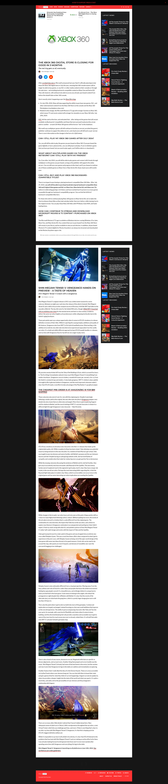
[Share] (40, 77)
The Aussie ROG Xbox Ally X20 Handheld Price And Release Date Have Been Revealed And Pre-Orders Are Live (117, 32)
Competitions (74, 7)
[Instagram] (126, 7)
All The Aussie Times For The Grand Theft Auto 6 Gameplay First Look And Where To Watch (118, 50)
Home (51, 7)
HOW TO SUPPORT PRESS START (84, 3)
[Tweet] (46, 77)
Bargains (66, 7)
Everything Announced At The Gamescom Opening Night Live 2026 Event (117, 41)
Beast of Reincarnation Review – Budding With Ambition (119, 91)
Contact (88, 7)
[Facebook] (122, 7)
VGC (40, 119)
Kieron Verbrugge (45, 71)
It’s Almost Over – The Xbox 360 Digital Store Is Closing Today (87, 14)
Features (82, 7)
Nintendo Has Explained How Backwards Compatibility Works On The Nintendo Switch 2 (56, 15)
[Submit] (51, 77)
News (55, 7)
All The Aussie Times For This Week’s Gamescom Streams (118, 22)
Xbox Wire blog (71, 99)
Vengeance (85, 399)
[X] (124, 7)
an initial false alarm (48, 83)
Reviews (60, 7)
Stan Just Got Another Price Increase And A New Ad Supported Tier (118, 59)
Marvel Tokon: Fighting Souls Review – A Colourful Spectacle (119, 82)
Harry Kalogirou (45, 296)
